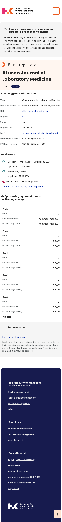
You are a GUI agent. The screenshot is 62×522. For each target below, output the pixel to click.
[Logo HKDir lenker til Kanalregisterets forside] (19, 11)
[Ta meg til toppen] (57, 514)
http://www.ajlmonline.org (35, 111)
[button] (31, 317)
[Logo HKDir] (31, 506)
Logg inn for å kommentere (16, 336)
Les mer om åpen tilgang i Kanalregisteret (23, 186)
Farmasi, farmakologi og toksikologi (40, 133)
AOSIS (25, 116)
